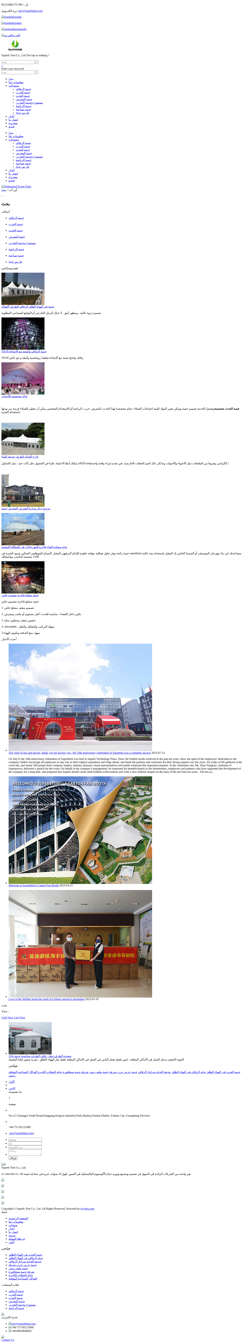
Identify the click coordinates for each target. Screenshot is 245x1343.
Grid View (7, 1017)
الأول (12, 1081)
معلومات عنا (16, 82)
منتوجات (14, 85)
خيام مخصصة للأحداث (14, 396)
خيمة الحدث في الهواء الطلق (223, 1072)
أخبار (11, 116)
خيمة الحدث (23, 95)
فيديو (12, 126)
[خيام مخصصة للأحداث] (22, 393)
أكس (11, 1242)
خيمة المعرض (24, 99)
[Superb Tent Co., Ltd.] (14, 49)
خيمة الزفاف (23, 89)
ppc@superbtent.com (30, 10)
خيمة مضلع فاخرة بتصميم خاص (20, 595)
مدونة (12, 1235)
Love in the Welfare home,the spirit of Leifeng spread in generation (46, 999)
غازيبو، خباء (22, 112)
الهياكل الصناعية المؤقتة (23, 1072)
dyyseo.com (87, 1208)
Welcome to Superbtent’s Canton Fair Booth (34, 885)
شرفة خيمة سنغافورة (75, 1072)
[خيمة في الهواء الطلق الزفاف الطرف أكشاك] (22, 303)
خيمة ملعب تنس (99, 1072)
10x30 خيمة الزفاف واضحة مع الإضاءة (24, 351)
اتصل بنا (13, 119)
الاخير (12, 1088)
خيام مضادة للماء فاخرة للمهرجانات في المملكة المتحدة (34, 547)
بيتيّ (11, 78)
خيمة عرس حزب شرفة (123, 1072)
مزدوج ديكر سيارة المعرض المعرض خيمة (25, 508)
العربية (16, 35)
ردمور (12, 1075)
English (17, 16)
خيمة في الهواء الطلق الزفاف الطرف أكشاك (27, 306)
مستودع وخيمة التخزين (29, 102)
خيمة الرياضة (23, 106)
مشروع (13, 123)
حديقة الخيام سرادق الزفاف (154, 1072)
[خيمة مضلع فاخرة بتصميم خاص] (22, 592)
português (21, 29)
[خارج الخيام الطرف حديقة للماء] (22, 453)
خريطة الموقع (17, 1238)
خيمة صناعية (23, 109)
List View (19, 1017)
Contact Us (7, 1339)
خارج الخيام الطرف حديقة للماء (20, 456)
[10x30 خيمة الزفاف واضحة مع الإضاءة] (22, 348)
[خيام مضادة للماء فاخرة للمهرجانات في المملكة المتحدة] (22, 544)
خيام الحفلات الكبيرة (50, 1072)
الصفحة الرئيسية (18, 1218)
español (17, 23)
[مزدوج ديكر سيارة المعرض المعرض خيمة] (22, 505)
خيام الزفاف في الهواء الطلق (189, 1072)
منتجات (13, 1225)
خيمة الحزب (23, 92)
